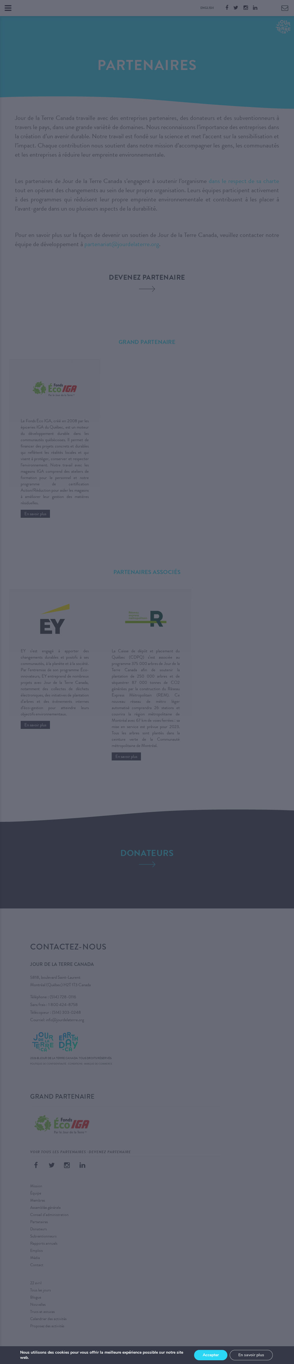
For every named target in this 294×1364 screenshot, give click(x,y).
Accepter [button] (211, 1355)
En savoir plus (251, 1355)
